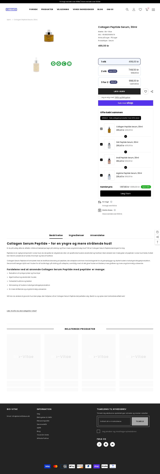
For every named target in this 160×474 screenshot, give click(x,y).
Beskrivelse (56, 235)
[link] (24, 385)
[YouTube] (112, 444)
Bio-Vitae (108, 32)
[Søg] (127, 9)
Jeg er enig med (107, 97)
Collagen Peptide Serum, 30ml (129, 126)
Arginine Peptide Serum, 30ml (129, 173)
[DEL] (151, 92)
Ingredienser (76, 235)
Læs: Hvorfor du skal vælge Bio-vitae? (22, 311)
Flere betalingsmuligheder (125, 107)
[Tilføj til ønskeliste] (145, 91)
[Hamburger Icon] (153, 9)
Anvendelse (97, 235)
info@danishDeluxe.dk (21, 416)
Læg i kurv (119, 91)
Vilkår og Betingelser (122, 97)
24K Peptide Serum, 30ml (127, 142)
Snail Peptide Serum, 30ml (127, 157)
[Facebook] (99, 444)
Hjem (9, 20)
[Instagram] (106, 444)
